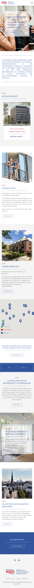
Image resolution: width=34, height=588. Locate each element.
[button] (3, 321)
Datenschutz (25, 578)
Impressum (18, 578)
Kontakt (7, 578)
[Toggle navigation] (31, 3)
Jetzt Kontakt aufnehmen (17, 546)
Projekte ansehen (7, 216)
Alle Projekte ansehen (17, 355)
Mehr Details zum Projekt (16, 136)
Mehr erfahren (17, 404)
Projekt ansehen (13, 32)
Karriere (13, 578)
